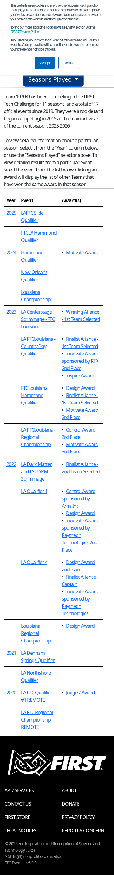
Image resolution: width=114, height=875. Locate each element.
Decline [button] (69, 62)
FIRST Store (17, 817)
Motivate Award (82, 252)
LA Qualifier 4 (34, 562)
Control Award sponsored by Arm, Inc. (78, 498)
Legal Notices (20, 830)
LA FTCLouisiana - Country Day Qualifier (38, 346)
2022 (11, 464)
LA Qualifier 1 (34, 491)
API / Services (19, 790)
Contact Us (18, 803)
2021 (11, 653)
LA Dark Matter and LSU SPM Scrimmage (36, 471)
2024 (11, 252)
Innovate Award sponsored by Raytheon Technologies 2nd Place (80, 535)
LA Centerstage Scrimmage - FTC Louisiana (38, 319)
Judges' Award (80, 692)
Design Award (80, 388)
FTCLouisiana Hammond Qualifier (34, 395)
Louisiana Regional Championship (36, 633)
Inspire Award (80, 375)
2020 (11, 692)
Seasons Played (50, 79)
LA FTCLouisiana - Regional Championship (38, 437)
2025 (11, 213)
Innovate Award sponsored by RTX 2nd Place (80, 361)
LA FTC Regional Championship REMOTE (37, 719)
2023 (11, 312)
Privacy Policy (24, 31)
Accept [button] (45, 62)
